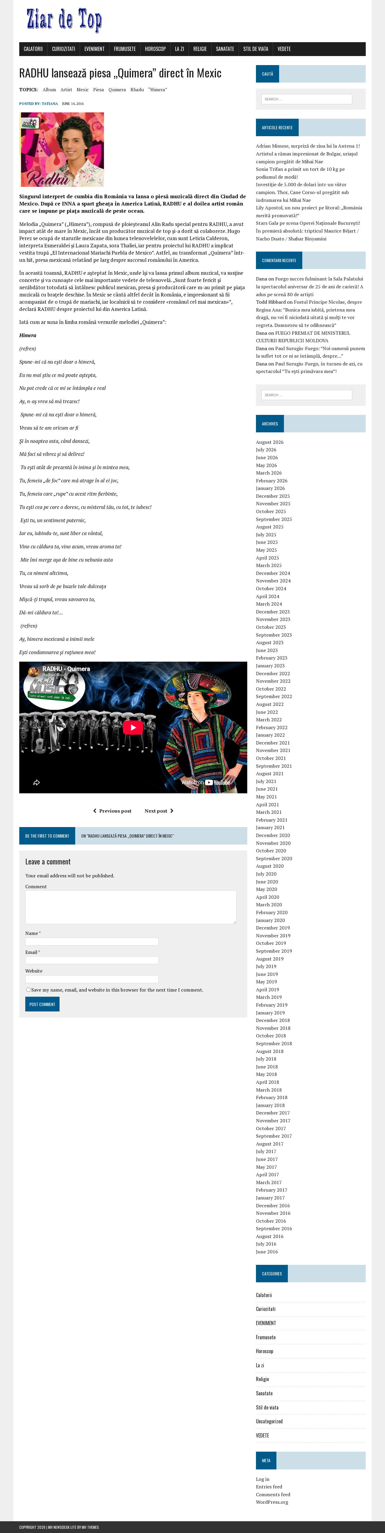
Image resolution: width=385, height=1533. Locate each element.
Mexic (83, 89)
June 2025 (267, 542)
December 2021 (273, 742)
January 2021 (270, 827)
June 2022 (267, 712)
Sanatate (225, 48)
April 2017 (267, 1174)
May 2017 (266, 1167)
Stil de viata (255, 48)
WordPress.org (272, 1502)
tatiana (50, 103)
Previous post (115, 810)
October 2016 (271, 1221)
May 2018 (266, 1074)
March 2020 (269, 904)
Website (33, 970)
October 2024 (271, 588)
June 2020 (267, 881)
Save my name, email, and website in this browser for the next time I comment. (117, 989)
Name (32, 933)
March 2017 (269, 1182)
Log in (263, 1479)
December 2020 (273, 835)
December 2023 (273, 611)
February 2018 (272, 1097)
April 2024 (267, 596)
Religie (200, 48)
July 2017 (266, 1151)
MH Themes (90, 1527)
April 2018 (267, 1082)
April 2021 (267, 804)
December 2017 (273, 1112)
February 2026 (272, 480)
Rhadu (137, 89)
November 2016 (273, 1213)
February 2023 (272, 657)
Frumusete (125, 48)
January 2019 (270, 1012)
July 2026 (266, 449)
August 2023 (270, 642)
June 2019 (267, 974)
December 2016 (273, 1205)
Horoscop (155, 48)
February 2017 (272, 1190)
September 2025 (274, 519)
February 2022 (272, 727)
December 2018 (273, 1020)
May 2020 (266, 889)
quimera (117, 89)
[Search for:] (306, 98)
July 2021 (266, 781)
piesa (98, 89)
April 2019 (267, 989)
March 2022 (269, 719)
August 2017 (270, 1143)
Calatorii (33, 48)
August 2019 (270, 958)
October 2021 (271, 758)
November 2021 (273, 750)
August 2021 (270, 773)
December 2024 (273, 573)
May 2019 (266, 981)
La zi (179, 48)
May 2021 (266, 796)
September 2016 (274, 1228)
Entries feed (269, 1486)
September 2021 (274, 766)
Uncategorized (269, 1421)
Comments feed (273, 1494)
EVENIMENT (95, 48)
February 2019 (272, 1005)
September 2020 (274, 858)
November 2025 (273, 503)
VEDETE (284, 48)
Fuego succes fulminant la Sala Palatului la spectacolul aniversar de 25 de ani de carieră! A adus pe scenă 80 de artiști (309, 286)
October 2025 (271, 511)
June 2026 (267, 457)
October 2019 (271, 943)
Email (31, 952)
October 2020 (271, 850)
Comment (36, 886)
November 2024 (273, 580)
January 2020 (270, 920)
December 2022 (273, 673)
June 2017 (267, 1159)
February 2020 (272, 912)
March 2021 (269, 812)
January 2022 (270, 735)
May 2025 (266, 550)
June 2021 (267, 788)
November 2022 (273, 681)
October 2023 (271, 627)
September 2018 (274, 1043)
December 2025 (273, 496)
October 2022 (271, 688)
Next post (156, 810)
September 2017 (274, 1136)
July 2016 (266, 1243)
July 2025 (266, 534)
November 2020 (273, 843)
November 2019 (273, 935)
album (49, 89)
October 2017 (271, 1128)
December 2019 (273, 927)
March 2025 (269, 565)
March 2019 (269, 997)
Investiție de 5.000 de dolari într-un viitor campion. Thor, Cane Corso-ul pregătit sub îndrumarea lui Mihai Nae (302, 192)
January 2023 (270, 665)
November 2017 (273, 1120)
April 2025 (267, 557)
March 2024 (269, 603)
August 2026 (270, 442)
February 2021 (272, 820)
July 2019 (266, 966)
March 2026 (269, 472)
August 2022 (270, 704)
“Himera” (157, 89)
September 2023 (274, 635)
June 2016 (267, 1251)
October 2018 (271, 1035)
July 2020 (266, 873)
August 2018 (270, 1051)
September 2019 (274, 951)
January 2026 (270, 488)
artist (66, 89)
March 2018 (269, 1089)
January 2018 (270, 1105)
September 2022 (274, 696)
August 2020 (270, 866)
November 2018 (273, 1028)
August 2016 (270, 1236)
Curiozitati (63, 48)
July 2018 (266, 1058)
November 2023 (273, 619)
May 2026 (266, 465)
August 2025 (270, 526)
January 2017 (270, 1197)
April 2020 (267, 897)
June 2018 (267, 1066)
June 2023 (267, 650)
